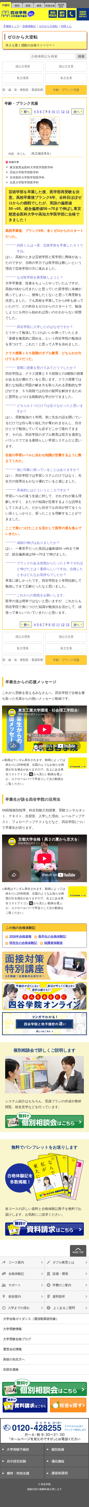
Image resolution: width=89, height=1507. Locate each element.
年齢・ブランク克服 (66, 90)
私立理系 (23, 78)
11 (58, 111)
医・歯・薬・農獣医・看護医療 (22, 90)
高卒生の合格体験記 (52, 936)
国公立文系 (66, 66)
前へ (27, 111)
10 (53, 111)
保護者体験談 (53, 942)
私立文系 (66, 78)
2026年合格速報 (20, 936)
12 (63, 111)
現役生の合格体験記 (23, 942)
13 (67, 111)
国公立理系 (23, 66)
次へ (76, 111)
